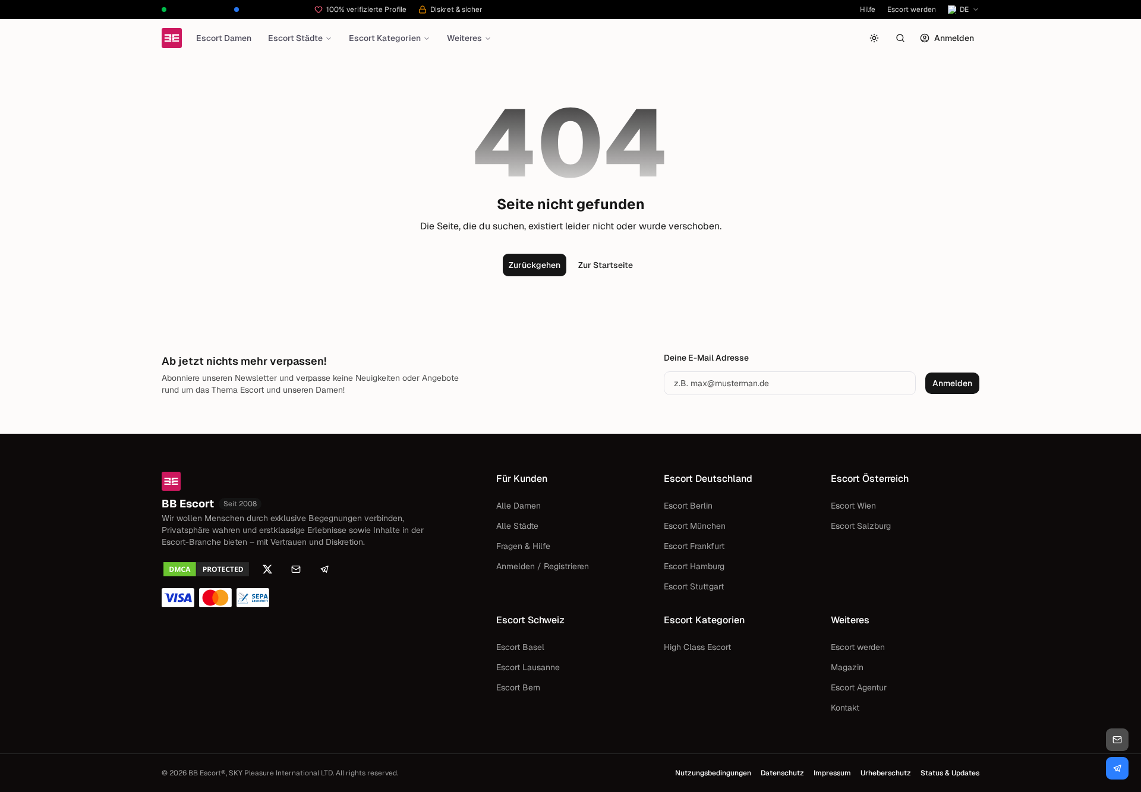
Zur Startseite (605, 265)
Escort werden (911, 9)
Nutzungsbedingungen (713, 773)
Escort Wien (853, 505)
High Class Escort (697, 647)
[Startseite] (172, 38)
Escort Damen (223, 38)
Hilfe (867, 9)
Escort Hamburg (694, 566)
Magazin (847, 667)
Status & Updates (950, 773)
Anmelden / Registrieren (542, 566)
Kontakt (845, 707)
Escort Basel (520, 647)
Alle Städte (517, 525)
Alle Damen (518, 505)
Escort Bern (518, 687)
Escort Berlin (688, 505)
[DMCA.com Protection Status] (206, 569)
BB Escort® (207, 773)
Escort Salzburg (861, 525)
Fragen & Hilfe (523, 546)
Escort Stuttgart (694, 586)
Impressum (832, 773)
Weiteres (464, 38)
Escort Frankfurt (694, 546)
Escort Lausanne (528, 667)
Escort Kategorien (385, 38)
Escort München (695, 525)
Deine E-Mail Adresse (706, 358)
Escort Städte (295, 38)
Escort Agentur (859, 687)
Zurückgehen (534, 265)
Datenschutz (782, 773)
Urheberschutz (886, 773)
